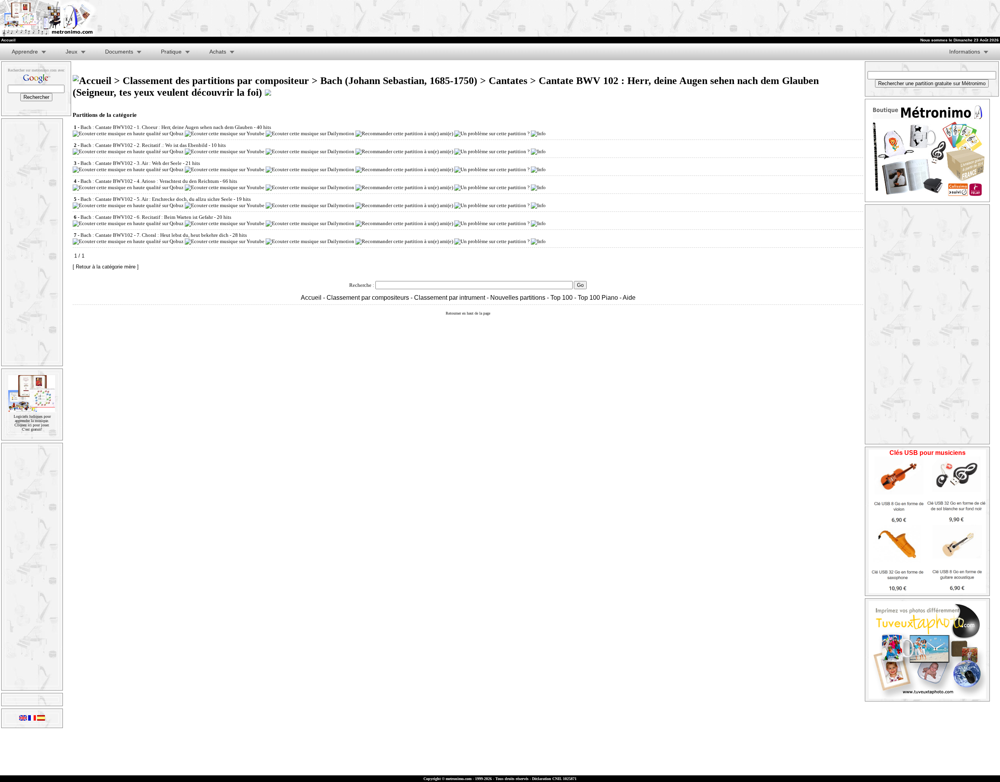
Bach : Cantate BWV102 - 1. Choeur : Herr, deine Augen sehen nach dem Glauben (166, 127)
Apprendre (25, 51)
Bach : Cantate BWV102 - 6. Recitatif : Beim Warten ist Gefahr (146, 217)
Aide (629, 297)
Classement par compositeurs (368, 297)
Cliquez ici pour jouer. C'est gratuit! (32, 427)
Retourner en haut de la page (468, 313)
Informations (964, 51)
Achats (217, 51)
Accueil (311, 297)
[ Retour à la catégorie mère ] (106, 267)
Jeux (71, 51)
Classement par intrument (449, 297)
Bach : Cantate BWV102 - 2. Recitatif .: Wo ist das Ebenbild (143, 145)
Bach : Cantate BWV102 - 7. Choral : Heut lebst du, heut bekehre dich (154, 235)
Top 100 (561, 297)
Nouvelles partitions (517, 297)
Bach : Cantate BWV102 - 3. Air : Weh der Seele (131, 163)
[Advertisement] (696, 18)
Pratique (171, 51)
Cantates (508, 80)
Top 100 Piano (598, 297)
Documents (119, 51)
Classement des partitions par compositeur (216, 80)
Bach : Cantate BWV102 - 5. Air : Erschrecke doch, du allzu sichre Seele (156, 199)
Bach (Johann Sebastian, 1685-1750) (398, 80)
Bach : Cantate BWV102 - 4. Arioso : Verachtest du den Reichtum (149, 181)
